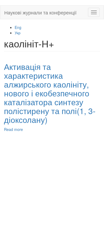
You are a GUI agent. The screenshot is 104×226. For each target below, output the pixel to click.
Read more (13, 129)
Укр (18, 32)
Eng (18, 27)
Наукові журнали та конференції (40, 12)
